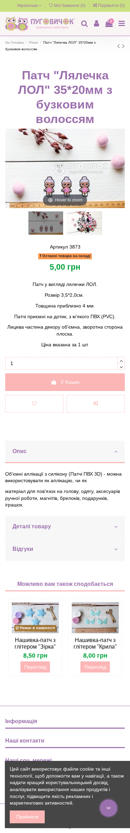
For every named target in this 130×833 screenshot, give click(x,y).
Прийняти (27, 816)
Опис (19, 451)
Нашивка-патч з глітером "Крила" (95, 643)
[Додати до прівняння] (96, 404)
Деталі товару (31, 526)
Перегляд (35, 667)
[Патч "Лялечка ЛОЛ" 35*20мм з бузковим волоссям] (45, 223)
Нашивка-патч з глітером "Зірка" (35, 643)
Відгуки (22, 549)
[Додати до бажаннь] (34, 404)
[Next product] (123, 46)
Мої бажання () (70, 5)
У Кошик (70, 382)
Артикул (59, 247)
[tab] (65, 452)
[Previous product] (119, 46)
